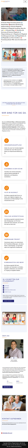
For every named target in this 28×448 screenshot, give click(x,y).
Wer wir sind (11, 444)
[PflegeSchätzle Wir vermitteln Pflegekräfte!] (5, 1)
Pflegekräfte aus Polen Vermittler (11, 96)
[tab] (11, 96)
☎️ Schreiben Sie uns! (6, 433)
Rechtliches (17, 444)
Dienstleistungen (7, 98)
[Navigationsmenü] (25, 1)
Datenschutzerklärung (16, 446)
